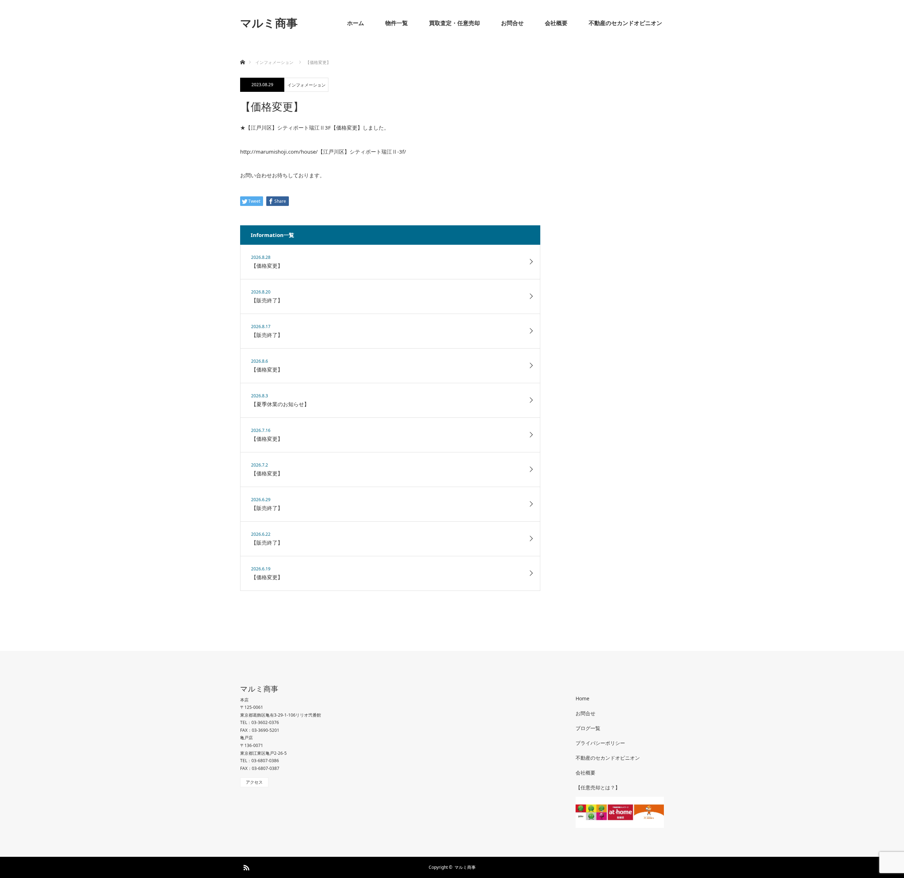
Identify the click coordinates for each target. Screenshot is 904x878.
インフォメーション (306, 85)
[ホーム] (242, 54)
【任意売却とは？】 (598, 787)
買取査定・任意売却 (454, 23)
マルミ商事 (269, 22)
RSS (245, 866)
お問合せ (512, 23)
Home (582, 698)
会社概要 (556, 23)
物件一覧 (396, 23)
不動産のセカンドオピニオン (625, 23)
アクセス (254, 782)
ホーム (355, 23)
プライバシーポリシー (600, 743)
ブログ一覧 (588, 728)
